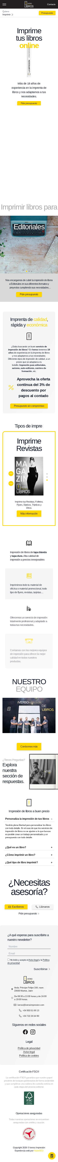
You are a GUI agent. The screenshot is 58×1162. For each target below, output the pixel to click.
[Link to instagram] (32, 1031)
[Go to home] (29, 13)
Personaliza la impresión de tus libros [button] (27, 818)
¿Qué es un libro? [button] (15, 847)
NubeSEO (38, 1150)
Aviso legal (34, 960)
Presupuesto (47, 13)
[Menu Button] (4, 4)
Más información (29, 513)
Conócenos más (29, 746)
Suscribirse (40, 969)
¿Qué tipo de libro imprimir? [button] (21, 862)
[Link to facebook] (25, 1031)
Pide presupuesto (29, 103)
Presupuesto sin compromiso (29, 406)
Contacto (51, 4)
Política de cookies (29, 1055)
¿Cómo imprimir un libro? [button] (20, 855)
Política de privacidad (29, 1048)
